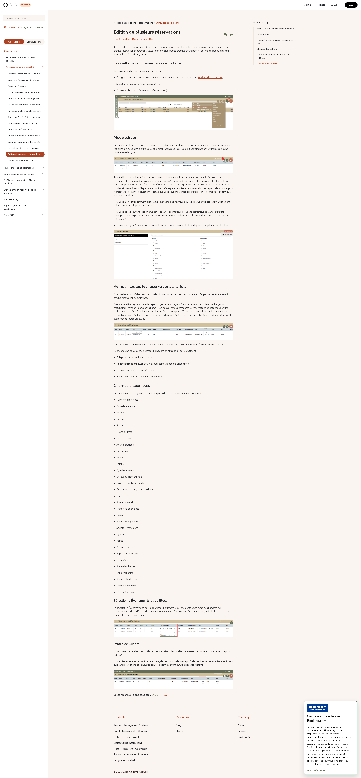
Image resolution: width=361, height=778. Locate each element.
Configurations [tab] (34, 41)
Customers (244, 737)
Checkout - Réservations (20, 129)
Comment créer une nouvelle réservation (26, 73)
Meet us (180, 731)
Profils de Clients (268, 63)
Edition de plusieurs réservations (24, 154)
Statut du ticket (36, 27)
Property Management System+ (131, 725)
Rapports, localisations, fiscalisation (15, 207)
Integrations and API (125, 760)
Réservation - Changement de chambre (26, 123)
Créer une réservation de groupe (24, 80)
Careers (242, 731)
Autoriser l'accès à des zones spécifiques (26, 117)
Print (230, 34)
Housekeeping (10, 199)
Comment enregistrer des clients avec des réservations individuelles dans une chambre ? (26, 141)
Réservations (10, 51)
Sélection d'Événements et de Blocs (274, 56)
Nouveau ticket (15, 27)
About (241, 725)
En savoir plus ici (316, 770)
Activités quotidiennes (168, 22)
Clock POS (8, 215)
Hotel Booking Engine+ (126, 737)
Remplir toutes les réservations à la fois (275, 41)
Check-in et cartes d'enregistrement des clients (26, 98)
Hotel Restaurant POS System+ (131, 748)
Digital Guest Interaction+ (128, 742)
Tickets (321, 4)
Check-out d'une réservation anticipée (26, 135)
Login (351, 4)
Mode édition (263, 34)
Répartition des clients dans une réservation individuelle (26, 148)
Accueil (308, 4)
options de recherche (210, 77)
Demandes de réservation (20, 160)
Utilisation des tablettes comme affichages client (26, 104)
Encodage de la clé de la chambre (24, 111)
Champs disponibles (267, 49)
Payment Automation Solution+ (131, 754)
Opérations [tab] (14, 41)
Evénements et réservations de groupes (19, 191)
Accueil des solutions (125, 22)
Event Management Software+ (130, 731)
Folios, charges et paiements (18, 167)
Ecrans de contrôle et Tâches (18, 174)
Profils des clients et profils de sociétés (19, 182)
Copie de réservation (18, 86)
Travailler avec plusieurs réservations (275, 28)
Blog (178, 725)
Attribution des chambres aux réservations (26, 92)
